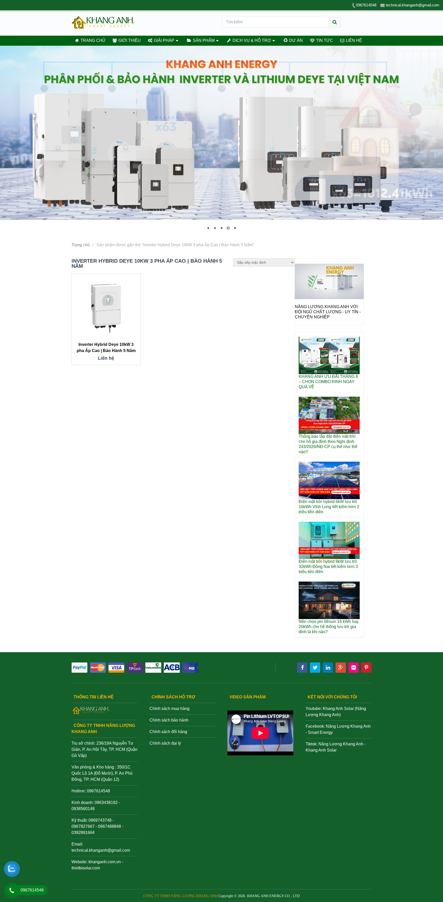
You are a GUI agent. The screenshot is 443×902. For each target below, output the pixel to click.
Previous (301, 298)
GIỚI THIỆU (129, 40)
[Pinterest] (366, 667)
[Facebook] (302, 667)
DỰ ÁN (295, 40)
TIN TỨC (324, 40)
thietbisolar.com (86, 868)
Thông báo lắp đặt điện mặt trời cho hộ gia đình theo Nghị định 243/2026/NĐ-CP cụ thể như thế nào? (328, 444)
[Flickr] (353, 667)
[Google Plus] (341, 667)
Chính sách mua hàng (169, 708)
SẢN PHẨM (203, 40)
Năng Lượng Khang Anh (340, 744)
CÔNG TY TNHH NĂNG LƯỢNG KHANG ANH (180, 896)
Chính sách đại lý (165, 743)
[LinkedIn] (328, 667)
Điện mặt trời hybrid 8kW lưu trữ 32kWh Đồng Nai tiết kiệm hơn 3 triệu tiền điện (328, 566)
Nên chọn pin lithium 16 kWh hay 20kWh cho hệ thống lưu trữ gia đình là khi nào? (329, 626)
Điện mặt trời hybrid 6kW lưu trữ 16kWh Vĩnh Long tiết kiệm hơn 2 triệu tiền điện (329, 506)
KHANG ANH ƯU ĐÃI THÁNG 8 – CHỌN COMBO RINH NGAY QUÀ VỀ (328, 381)
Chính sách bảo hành (168, 720)
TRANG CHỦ (92, 40)
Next (357, 298)
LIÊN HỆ (353, 40)
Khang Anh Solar (321, 750)
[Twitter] (315, 667)
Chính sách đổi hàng (168, 731)
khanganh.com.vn (104, 862)
